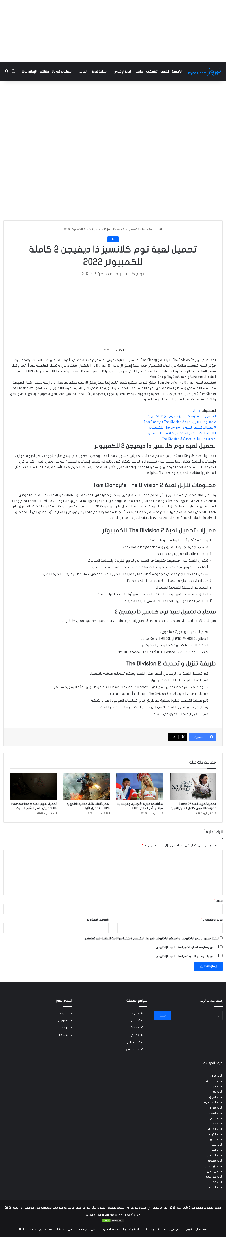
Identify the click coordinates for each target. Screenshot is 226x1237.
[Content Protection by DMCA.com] (113, 1222)
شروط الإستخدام (85, 1229)
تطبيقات (151, 71)
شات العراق (216, 1097)
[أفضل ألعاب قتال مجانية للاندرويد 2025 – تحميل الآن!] (86, 786)
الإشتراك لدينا (131, 1229)
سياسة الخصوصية (109, 1229)
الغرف (164, 71)
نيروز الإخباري (122, 71)
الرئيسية (177, 71)
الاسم (218, 900)
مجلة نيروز (45, 1229)
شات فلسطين (214, 1081)
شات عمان (216, 1139)
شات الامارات (215, 1187)
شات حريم (137, 1020)
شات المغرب (215, 1112)
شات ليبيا (217, 1144)
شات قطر (217, 1123)
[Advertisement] (113, 31)
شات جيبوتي (215, 1171)
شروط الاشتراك (64, 1229)
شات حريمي (135, 1013)
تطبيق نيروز (176, 1229)
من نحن (31, 1229)
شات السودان (215, 1155)
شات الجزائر (216, 1107)
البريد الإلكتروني (212, 919)
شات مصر (217, 1181)
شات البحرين (215, 1128)
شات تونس (216, 1118)
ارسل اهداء (148, 1229)
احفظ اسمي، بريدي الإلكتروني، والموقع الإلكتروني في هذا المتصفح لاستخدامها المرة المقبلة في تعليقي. (151, 938)
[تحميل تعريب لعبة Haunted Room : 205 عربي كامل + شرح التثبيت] (33, 786)
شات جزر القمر (214, 1166)
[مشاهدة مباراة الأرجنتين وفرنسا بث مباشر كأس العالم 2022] (139, 786)
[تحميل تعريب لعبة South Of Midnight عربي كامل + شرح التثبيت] (193, 786)
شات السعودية (213, 1102)
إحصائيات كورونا (62, 71)
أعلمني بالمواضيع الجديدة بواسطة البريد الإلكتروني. (187, 956)
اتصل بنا (162, 1229)
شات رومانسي (134, 1049)
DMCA (20, 1229)
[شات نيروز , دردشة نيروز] (205, 71)
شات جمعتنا (136, 1027)
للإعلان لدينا (29, 71)
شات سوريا (216, 1086)
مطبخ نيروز (99, 71)
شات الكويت (215, 1134)
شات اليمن (216, 1150)
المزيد (83, 71)
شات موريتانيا (214, 1176)
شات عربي (136, 1034)
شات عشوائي (134, 1042)
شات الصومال (214, 1160)
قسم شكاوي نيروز (197, 1229)
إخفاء (197, 410)
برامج (139, 71)
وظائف (44, 71)
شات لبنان (217, 1091)
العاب (143, 229)
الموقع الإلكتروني (97, 919)
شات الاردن (216, 1075)
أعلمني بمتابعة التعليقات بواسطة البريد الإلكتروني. (187, 947)
